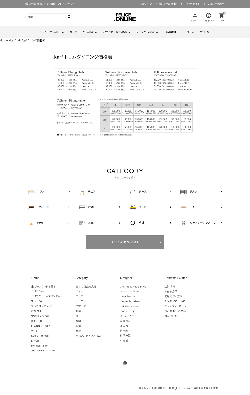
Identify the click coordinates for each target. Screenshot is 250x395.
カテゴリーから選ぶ (81, 32)
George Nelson (129, 291)
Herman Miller (39, 345)
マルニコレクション (42, 306)
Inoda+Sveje (127, 311)
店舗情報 (172, 32)
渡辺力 (124, 325)
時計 (78, 330)
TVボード (81, 306)
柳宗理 (124, 330)
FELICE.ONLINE (158, 388)
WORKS (205, 32)
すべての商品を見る (125, 242)
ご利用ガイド (192, 4)
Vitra (34, 330)
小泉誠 (124, 340)
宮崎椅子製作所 (40, 316)
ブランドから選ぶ (50, 32)
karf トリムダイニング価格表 (28, 40)
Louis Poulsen (40, 335)
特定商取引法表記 (175, 311)
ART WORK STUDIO (43, 350)
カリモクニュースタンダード (47, 296)
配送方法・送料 (173, 296)
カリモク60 (37, 291)
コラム (190, 32)
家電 (78, 325)
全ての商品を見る (86, 286)
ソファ (79, 291)
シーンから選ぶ (145, 32)
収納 (78, 311)
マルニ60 (36, 301)
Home (4, 40)
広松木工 (36, 311)
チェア (79, 296)
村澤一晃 (125, 335)
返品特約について (174, 301)
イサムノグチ (127, 316)
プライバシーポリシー (176, 306)
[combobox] (45, 17)
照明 (78, 321)
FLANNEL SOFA (40, 325)
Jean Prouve (127, 296)
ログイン (146, 4)
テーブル (80, 301)
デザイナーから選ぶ (114, 32)
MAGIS (35, 340)
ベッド (79, 316)
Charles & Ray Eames (133, 286)
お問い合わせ (216, 4)
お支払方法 (171, 291)
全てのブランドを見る (43, 286)
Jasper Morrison (130, 301)
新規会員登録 (168, 4)
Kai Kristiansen (129, 306)
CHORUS (36, 321)
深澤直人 (125, 321)
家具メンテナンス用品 (88, 335)
